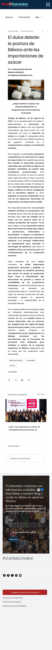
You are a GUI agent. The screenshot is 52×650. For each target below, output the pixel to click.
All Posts (9, 17)
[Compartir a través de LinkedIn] (22, 380)
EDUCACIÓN (24, 17)
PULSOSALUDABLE (18, 558)
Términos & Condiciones (13, 598)
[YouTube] (20, 575)
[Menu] (48, 4)
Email (11, 520)
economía (31, 360)
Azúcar (12, 365)
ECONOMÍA (12, 371)
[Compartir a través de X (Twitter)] (15, 380)
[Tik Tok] (4, 575)
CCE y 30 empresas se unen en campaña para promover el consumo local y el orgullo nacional (24, 428)
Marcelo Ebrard (16, 360)
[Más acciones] (42, 31)
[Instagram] (16, 575)
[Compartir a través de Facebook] (9, 380)
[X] (12, 575)
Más (37, 17)
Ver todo (40, 394)
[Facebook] (8, 575)
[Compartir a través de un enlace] (28, 380)
